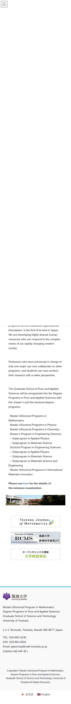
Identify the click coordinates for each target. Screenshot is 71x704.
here (26, 483)
